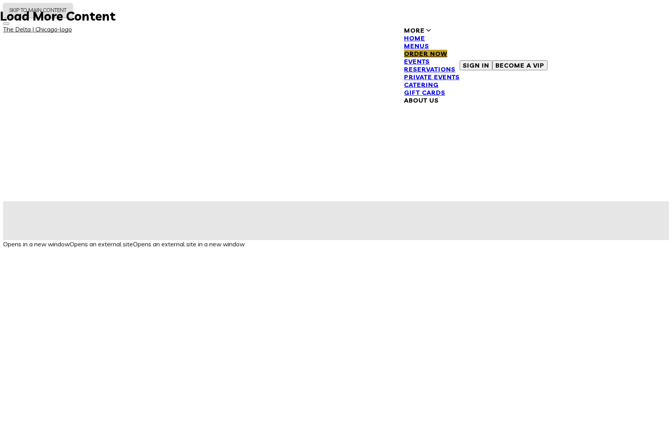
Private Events (432, 77)
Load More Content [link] (58, 16)
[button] (432, 65)
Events (417, 61)
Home (414, 38)
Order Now (425, 54)
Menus (416, 46)
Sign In (476, 65)
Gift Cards (424, 92)
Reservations (429, 69)
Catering (421, 85)
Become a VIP (519, 65)
